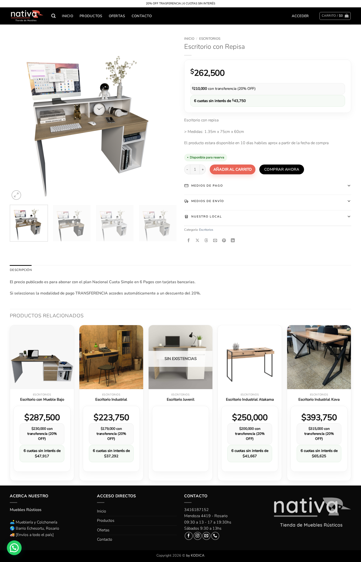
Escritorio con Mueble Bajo (42, 399)
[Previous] (19, 117)
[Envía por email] (215, 241)
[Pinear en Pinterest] (224, 241)
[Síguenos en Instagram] (198, 536)
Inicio (67, 15)
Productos (91, 15)
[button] (300, 16)
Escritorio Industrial (111, 399)
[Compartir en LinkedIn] (233, 241)
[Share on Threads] (206, 241)
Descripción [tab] (21, 270)
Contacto (142, 15)
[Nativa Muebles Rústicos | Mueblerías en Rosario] (27, 16)
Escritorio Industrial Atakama (250, 399)
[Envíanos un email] (206, 536)
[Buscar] (53, 16)
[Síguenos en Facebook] (189, 536)
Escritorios (209, 38)
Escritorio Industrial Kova (319, 399)
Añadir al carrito (232, 169)
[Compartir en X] (198, 241)
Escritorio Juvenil (180, 399)
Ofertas (117, 15)
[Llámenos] (215, 536)
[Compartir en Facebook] (189, 241)
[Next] (167, 117)
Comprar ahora (281, 169)
